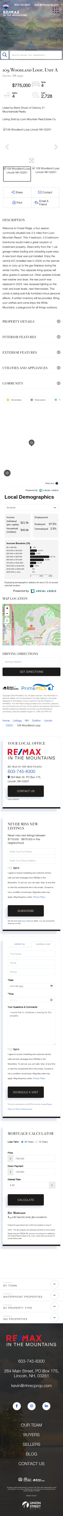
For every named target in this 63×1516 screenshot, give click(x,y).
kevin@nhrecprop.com (46, 4)
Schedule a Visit (43, 944)
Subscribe (26, 910)
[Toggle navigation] (56, 10)
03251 (9, 725)
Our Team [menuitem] (31, 1425)
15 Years (43, 1141)
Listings (17, 720)
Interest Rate (14, 1179)
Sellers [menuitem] (31, 1444)
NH (27, 720)
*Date (10, 980)
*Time (10, 993)
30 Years (29, 1141)
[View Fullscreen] (7, 620)
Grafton (36, 720)
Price (10, 1152)
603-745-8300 (22, 4)
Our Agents (13, 800)
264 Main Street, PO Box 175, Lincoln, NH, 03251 (31, 1373)
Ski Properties (15, 1319)
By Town (10, 1285)
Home (6, 720)
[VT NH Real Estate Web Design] (31, 1506)
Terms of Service (22, 1109)
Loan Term (13, 1141)
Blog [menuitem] (31, 1454)
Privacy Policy (39, 897)
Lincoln (48, 720)
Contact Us (25, 791)
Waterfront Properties (23, 1296)
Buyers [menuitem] (31, 1434)
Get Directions (31, 671)
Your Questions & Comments (22, 1007)
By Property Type (17, 1308)
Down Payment (15, 1166)
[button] (5, 55)
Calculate (26, 1199)
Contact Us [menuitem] (31, 1463)
